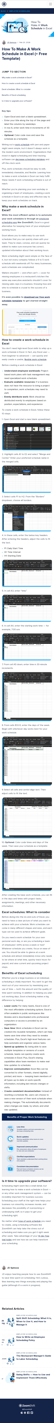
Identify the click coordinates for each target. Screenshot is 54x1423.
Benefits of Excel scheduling (14, 95)
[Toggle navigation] (50, 4)
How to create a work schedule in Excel (18, 83)
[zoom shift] (27, 1405)
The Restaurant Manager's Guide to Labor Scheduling (33, 1357)
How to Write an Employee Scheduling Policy (30, 1339)
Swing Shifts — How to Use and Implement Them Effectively (33, 1376)
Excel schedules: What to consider (16, 89)
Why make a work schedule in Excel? (17, 77)
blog (3, 11)
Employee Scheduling (19, 11)
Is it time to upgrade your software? (17, 101)
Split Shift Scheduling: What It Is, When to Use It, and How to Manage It (34, 1321)
